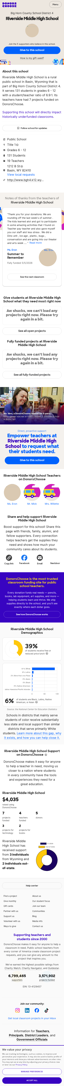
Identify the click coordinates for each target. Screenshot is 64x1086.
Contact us (37, 926)
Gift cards (8, 906)
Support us (9, 916)
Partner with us (11, 911)
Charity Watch (13, 968)
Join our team (39, 906)
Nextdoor (55, 563)
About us (36, 896)
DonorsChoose (9, 4)
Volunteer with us (12, 921)
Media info (37, 921)
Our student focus (41, 901)
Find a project (10, 896)
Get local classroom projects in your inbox (32, 1018)
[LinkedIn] (27, 1010)
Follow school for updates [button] (34, 128)
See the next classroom (32, 277)
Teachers (42, 1031)
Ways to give (10, 926)
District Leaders (36, 1035)
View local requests (21, 174)
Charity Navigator (32, 968)
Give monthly (10, 901)
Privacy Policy (21, 1064)
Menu (55, 4)
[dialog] (32, 1065)
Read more (35, 242)
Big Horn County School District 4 (32, 13)
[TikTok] (46, 1010)
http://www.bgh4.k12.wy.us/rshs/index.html (25, 180)
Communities (38, 911)
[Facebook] (37, 1010)
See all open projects (32, 331)
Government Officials (32, 1039)
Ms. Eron (12, 249)
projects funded (47, 977)
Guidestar (53, 968)
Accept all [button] (32, 1080)
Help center (32, 885)
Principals (16, 1035)
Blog (34, 916)
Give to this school (32, 50)
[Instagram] (17, 1010)
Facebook (24, 563)
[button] (9, 559)
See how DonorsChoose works (32, 614)
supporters (17, 977)
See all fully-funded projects (32, 375)
